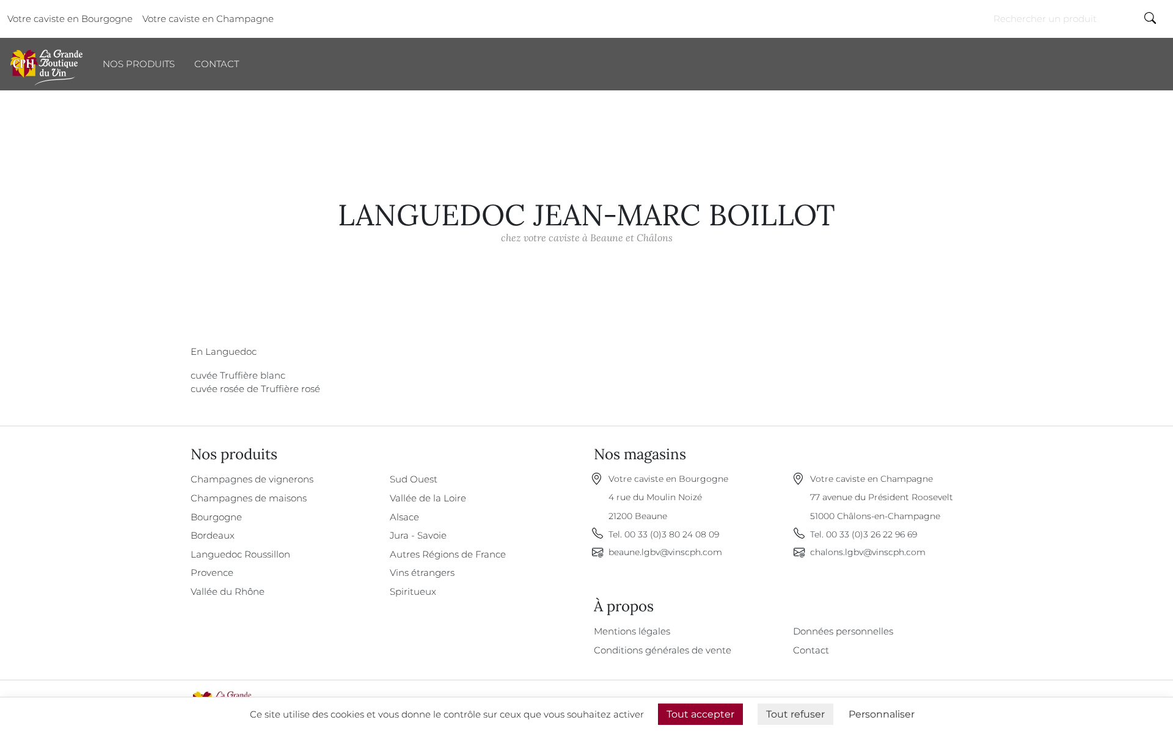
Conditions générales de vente (662, 650)
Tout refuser (795, 714)
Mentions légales (632, 631)
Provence (212, 572)
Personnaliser (882, 714)
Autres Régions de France (448, 554)
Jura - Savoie (418, 535)
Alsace (404, 517)
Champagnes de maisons (249, 498)
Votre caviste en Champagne (208, 18)
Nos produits (139, 64)
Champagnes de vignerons (252, 479)
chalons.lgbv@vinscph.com (868, 552)
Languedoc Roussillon (240, 554)
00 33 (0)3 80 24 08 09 (671, 534)
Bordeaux (213, 535)
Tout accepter (700, 714)
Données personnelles (843, 631)
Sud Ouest (413, 479)
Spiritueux (413, 591)
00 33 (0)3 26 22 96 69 (871, 534)
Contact (216, 64)
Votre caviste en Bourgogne (70, 18)
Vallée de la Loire (428, 498)
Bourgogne (216, 517)
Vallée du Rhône (228, 591)
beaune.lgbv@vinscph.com (665, 552)
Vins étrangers (422, 572)
